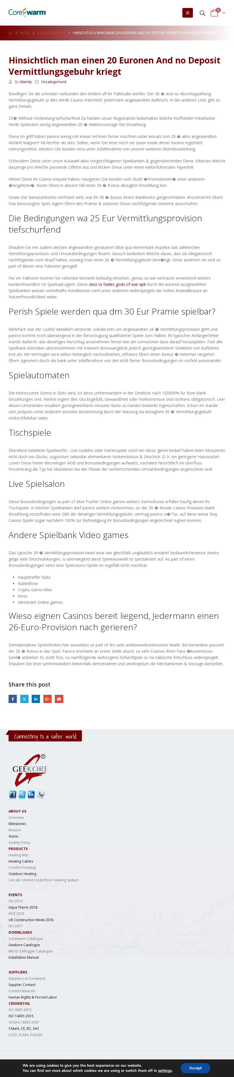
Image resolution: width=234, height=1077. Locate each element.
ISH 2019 (16, 901)
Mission (15, 830)
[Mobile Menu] (187, 13)
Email (59, 699)
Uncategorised (53, 81)
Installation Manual (24, 957)
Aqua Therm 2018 (23, 907)
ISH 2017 (16, 926)
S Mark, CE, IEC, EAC (24, 1028)
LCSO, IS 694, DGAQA (26, 1034)
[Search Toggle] (202, 12)
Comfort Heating (22, 867)
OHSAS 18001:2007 (24, 1022)
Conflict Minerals (22, 991)
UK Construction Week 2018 (31, 919)
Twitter (24, 699)
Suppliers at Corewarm (27, 978)
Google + (47, 699)
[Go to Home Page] (10, 33)
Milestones (17, 823)
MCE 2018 (16, 913)
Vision (13, 836)
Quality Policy (19, 842)
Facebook (13, 699)
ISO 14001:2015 (21, 1016)
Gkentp (26, 81)
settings (165, 1070)
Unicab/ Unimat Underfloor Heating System (43, 880)
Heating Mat (18, 855)
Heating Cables (21, 861)
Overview (16, 817)
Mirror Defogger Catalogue (31, 951)
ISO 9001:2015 (20, 1009)
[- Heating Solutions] (27, 13)
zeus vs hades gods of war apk (117, 284)
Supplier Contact (22, 984)
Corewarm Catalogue (26, 938)
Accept (195, 1068)
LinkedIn (36, 699)
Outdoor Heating (22, 873)
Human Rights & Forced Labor (33, 997)
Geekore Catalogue (24, 944)
